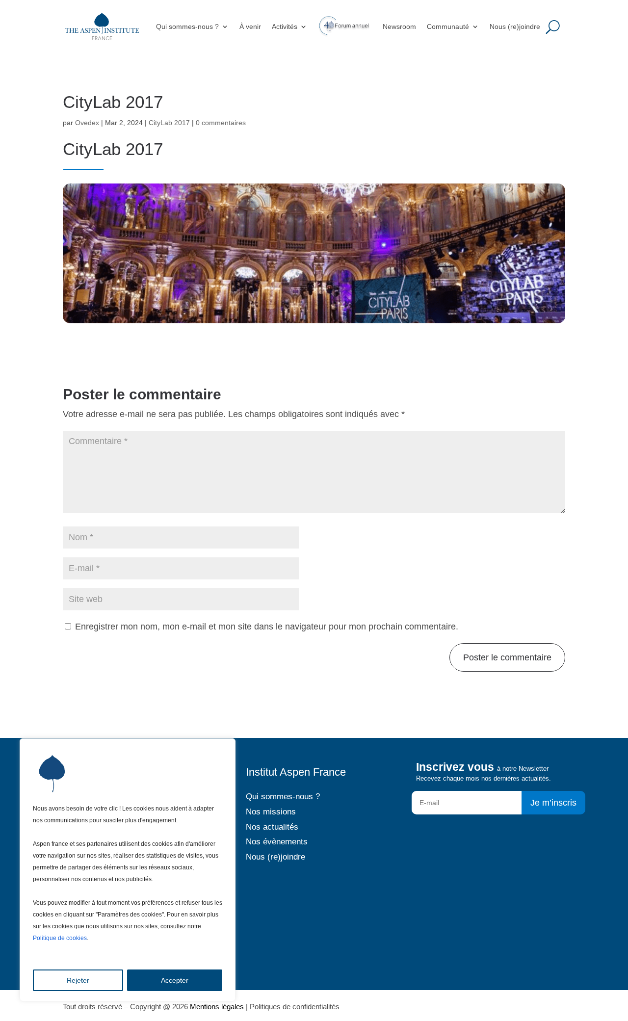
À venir (250, 26)
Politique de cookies (60, 938)
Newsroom (399, 26)
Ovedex (87, 123)
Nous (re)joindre (515, 26)
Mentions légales (217, 1006)
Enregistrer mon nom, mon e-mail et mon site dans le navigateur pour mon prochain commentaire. (266, 626)
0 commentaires (221, 123)
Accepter (174, 980)
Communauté (448, 26)
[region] (128, 869)
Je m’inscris (553, 803)
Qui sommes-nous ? (187, 26)
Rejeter (78, 980)
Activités (284, 26)
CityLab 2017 (169, 123)
